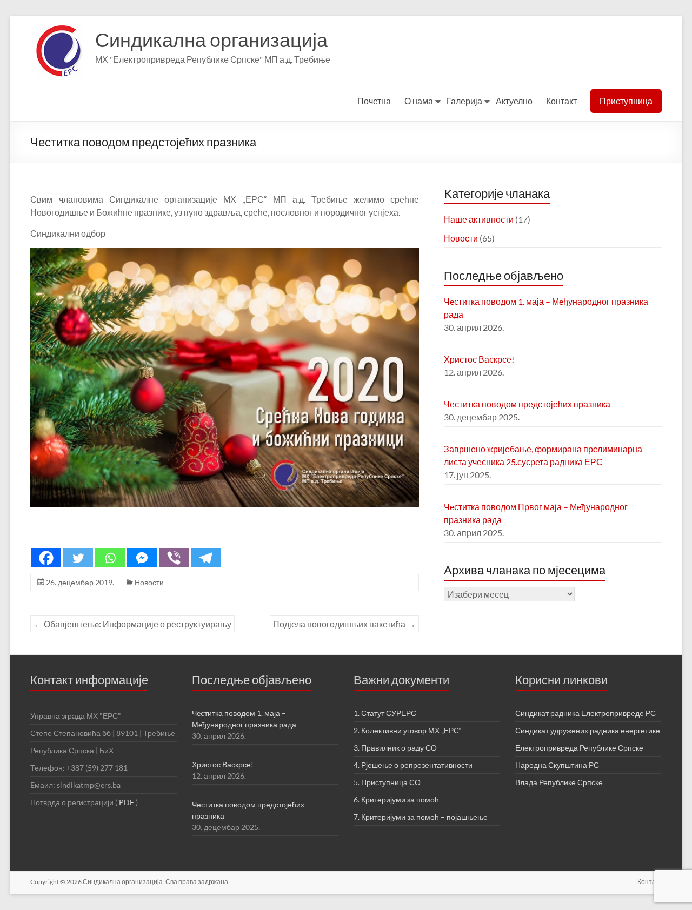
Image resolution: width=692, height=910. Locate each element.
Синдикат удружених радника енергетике (587, 730)
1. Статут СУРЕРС (385, 713)
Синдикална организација (211, 39)
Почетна (374, 101)
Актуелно (514, 101)
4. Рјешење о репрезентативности (413, 765)
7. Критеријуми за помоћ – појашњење (421, 816)
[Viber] (174, 557)
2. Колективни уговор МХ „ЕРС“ (408, 730)
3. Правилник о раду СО (395, 747)
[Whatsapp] (110, 557)
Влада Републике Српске (559, 782)
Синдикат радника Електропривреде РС (585, 713)
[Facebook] (46, 557)
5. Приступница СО (387, 782)
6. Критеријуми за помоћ (396, 799)
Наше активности (479, 219)
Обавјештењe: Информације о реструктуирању (132, 624)
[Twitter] (78, 557)
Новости (149, 582)
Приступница (626, 101)
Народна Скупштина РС (557, 765)
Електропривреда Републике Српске (579, 747)
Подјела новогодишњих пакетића (344, 624)
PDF (126, 802)
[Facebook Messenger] (142, 557)
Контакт (561, 101)
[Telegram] (206, 557)
